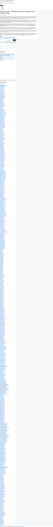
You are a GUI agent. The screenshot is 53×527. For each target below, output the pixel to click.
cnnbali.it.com (2, 136)
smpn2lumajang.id (2, 312)
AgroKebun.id (2, 483)
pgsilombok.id (2, 253)
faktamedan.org (2, 291)
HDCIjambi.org (2, 401)
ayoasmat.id (1, 141)
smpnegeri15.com (2, 470)
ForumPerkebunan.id (3, 486)
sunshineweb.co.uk (2, 499)
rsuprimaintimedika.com (3, 212)
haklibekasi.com (2, 339)
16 (14, 45)
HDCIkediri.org (2, 408)
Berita (1, 36)
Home (2, 7)
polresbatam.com (2, 222)
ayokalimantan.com (2, 86)
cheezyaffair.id (2, 522)
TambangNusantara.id (3, 488)
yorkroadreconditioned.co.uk (4, 366)
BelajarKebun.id (2, 485)
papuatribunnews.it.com (3, 114)
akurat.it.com (1, 99)
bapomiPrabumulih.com (3, 459)
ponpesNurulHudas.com (3, 426)
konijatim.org (1, 285)
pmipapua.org (2, 305)
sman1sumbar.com (2, 198)
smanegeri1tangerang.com (3, 205)
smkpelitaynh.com (2, 381)
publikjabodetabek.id (2, 85)
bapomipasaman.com (3, 454)
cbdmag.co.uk (2, 505)
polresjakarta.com (2, 216)
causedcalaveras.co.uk (3, 491)
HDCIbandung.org (2, 402)
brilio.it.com (1, 109)
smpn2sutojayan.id (2, 313)
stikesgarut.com (2, 187)
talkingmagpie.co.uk (2, 369)
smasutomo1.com (2, 204)
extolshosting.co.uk (2, 493)
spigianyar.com (2, 191)
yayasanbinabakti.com (3, 374)
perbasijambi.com (2, 244)
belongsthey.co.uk (2, 350)
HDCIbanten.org (2, 397)
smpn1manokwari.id (2, 328)
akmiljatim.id (1, 263)
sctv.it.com (1, 129)
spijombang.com (2, 194)
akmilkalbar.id (2, 258)
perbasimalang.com (2, 246)
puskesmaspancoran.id (3, 171)
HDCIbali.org (2, 396)
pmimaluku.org (2, 304)
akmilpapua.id (2, 256)
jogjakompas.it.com (2, 110)
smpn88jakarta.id (2, 315)
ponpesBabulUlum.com (3, 432)
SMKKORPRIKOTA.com (3, 388)
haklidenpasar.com (2, 334)
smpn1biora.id (2, 318)
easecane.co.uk (2, 492)
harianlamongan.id (2, 155)
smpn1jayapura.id (2, 321)
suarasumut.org (2, 280)
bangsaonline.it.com (2, 105)
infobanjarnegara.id (2, 146)
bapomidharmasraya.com (3, 453)
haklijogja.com (2, 337)
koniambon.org (2, 288)
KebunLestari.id (2, 478)
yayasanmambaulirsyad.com (3, 231)
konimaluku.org (2, 286)
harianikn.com (2, 92)
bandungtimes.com (2, 93)
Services (3, 9)
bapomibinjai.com (2, 452)
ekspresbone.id (2, 149)
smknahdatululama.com (3, 382)
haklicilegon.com (2, 335)
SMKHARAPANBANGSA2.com (4, 394)
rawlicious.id (1, 525)
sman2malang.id (2, 168)
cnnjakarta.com (2, 90)
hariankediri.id (2, 154)
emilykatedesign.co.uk (3, 364)
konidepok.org (2, 289)
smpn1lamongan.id (2, 326)
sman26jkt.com (2, 196)
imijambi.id (1, 268)
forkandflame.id (2, 521)
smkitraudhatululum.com (3, 383)
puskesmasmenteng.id (3, 172)
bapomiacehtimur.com (3, 443)
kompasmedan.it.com (3, 124)
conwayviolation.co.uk (3, 353)
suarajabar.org (2, 277)
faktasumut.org (2, 300)
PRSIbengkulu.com (2, 414)
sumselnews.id (2, 84)
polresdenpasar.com (2, 218)
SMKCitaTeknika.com (3, 391)
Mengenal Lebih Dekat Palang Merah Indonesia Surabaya (8, 37)
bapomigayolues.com (3, 445)
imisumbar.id (1, 271)
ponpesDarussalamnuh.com (3, 437)
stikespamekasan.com (3, 176)
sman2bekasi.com (2, 208)
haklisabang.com (2, 333)
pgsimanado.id (2, 254)
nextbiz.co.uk (2, 498)
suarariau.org (1, 279)
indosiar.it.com (2, 131)
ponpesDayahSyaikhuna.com (4, 435)
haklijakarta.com (2, 332)
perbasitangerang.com (3, 245)
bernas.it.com (1, 107)
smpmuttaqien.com (2, 468)
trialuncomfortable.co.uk (3, 347)
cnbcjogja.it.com (2, 115)
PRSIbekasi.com (2, 418)
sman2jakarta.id (2, 162)
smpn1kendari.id (2, 324)
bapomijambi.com (2, 464)
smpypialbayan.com (2, 474)
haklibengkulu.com (2, 336)
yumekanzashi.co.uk (2, 363)
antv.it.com (1, 101)
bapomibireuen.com (2, 444)
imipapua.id (1, 270)
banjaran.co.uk (2, 504)
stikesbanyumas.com (2, 181)
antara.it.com (1, 100)
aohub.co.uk (1, 500)
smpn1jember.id (2, 322)
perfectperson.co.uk (2, 341)
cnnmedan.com (2, 89)
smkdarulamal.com (2, 377)
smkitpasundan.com (2, 378)
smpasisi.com (1, 465)
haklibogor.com (2, 340)
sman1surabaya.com (2, 200)
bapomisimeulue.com (3, 446)
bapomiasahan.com (2, 447)
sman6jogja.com (2, 201)
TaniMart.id (1, 479)
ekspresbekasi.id (2, 148)
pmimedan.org (2, 306)
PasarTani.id (1, 480)
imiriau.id (1, 272)
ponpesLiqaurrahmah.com (3, 431)
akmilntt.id (1, 257)
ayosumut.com (2, 87)
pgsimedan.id (1, 252)
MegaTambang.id (2, 490)
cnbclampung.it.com (2, 116)
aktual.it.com (1, 98)
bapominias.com (2, 450)
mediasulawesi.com (2, 95)
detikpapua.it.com (2, 121)
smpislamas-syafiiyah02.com (3, 466)
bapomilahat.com (2, 457)
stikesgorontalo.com (2, 188)
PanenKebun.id (2, 487)
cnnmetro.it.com (2, 135)
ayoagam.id (1, 140)
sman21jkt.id (1, 169)
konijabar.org (1, 284)
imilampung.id (2, 273)
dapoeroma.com (2, 512)
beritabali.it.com (2, 104)
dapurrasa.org (2, 509)
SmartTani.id (1, 475)
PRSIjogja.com (2, 415)
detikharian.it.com (2, 119)
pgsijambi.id (1, 250)
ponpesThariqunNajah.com (3, 433)
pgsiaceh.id (1, 249)
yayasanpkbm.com (2, 230)
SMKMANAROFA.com (3, 387)
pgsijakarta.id (1, 251)
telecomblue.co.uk (2, 361)
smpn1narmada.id (2, 329)
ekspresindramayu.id (2, 152)
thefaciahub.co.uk (2, 373)
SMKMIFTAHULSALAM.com (4, 384)
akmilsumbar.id (2, 255)
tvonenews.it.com (2, 133)
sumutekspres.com (2, 94)
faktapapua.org (2, 299)
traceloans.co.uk (2, 356)
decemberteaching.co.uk (3, 355)
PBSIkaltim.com (2, 236)
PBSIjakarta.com (2, 233)
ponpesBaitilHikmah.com (3, 428)
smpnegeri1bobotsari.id (3, 319)
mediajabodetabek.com (3, 96)
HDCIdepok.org (2, 404)
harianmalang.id (2, 157)
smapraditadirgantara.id (3, 159)
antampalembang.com (3, 228)
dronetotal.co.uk (2, 343)
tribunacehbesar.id (2, 138)
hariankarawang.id (2, 153)
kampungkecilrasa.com (3, 514)
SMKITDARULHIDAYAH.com (4, 389)
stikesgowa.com (2, 189)
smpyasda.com (2, 473)
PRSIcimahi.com (2, 419)
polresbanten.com (2, 219)
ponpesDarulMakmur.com (3, 440)
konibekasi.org (2, 282)
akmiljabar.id (1, 262)
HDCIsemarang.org (2, 407)
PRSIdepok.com (2, 421)
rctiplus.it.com (2, 132)
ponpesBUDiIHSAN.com (3, 438)
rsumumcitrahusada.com (3, 214)
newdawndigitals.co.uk (3, 370)
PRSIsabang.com (2, 410)
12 (5, 45)
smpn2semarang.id (2, 310)
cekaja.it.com (1, 111)
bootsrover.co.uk (2, 351)
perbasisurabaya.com (2, 241)
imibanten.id (1, 266)
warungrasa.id (2, 511)
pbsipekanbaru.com (2, 239)
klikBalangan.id (2, 142)
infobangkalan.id (2, 144)
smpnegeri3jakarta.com (3, 471)
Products (3, 8)
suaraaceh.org (2, 274)
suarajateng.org (2, 278)
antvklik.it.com (2, 102)
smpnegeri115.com (2, 469)
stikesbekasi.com (2, 182)
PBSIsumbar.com (2, 237)
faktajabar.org (2, 295)
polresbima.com (2, 223)
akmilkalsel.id (2, 259)
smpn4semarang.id (2, 311)
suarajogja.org (2, 275)
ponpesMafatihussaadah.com (4, 430)
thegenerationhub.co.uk (3, 368)
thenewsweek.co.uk (2, 357)
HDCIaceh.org (2, 395)
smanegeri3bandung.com (3, 203)
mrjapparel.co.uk (2, 372)
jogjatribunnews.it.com (3, 112)
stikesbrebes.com (2, 184)
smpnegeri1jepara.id (2, 323)
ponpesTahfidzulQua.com (3, 436)
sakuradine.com (2, 517)
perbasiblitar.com (2, 242)
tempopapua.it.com (2, 127)
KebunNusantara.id (2, 481)
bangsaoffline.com (2, 88)
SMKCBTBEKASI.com (3, 386)
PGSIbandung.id (2, 248)
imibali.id (1, 267)
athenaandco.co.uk (2, 506)
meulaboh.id (1, 137)
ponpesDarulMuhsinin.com (3, 425)
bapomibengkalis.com (3, 460)
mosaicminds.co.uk (2, 497)
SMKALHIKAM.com (3, 393)
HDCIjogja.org (2, 399)
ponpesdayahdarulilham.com (3, 439)
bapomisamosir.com (2, 451)
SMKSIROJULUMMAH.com (4, 390)
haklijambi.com (2, 338)
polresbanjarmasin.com (3, 221)
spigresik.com (2, 190)
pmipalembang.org (2, 307)
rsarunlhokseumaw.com (3, 213)
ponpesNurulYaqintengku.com (4, 441)
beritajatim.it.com (2, 106)
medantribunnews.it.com (3, 113)
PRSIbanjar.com (2, 422)
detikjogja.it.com (2, 120)
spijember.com (2, 193)
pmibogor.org (2, 309)
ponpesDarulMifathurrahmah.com (4, 434)
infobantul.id (1, 147)
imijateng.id (1, 265)
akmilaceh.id (1, 261)
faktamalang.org (2, 292)
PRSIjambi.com (2, 416)
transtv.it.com (1, 130)
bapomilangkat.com (2, 449)
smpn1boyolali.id (2, 320)
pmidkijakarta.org (2, 301)
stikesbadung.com (2, 179)
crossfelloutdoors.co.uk (3, 365)
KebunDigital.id (2, 482)
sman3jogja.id (2, 167)
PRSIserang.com (2, 413)
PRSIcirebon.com (2, 420)
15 (12, 45)
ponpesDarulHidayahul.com (3, 429)
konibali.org (1, 283)
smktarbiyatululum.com (3, 379)
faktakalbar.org (2, 297)
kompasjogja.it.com (2, 123)
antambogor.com (2, 227)
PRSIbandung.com (2, 417)
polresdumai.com (2, 225)
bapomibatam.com (2, 462)
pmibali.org (1, 302)
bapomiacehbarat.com (3, 442)
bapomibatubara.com (2, 448)
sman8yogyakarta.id (2, 164)
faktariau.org (1, 298)
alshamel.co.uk (2, 495)
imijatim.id (1, 264)
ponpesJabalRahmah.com (3, 424)
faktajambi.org (2, 294)
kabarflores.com (2, 97)
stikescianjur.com (2, 185)
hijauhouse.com (2, 523)
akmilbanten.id (2, 260)
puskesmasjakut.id (2, 170)
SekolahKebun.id (2, 484)
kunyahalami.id (2, 524)
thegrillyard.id (2, 520)
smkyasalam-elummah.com (3, 380)
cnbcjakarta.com (2, 91)
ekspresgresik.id (2, 150)
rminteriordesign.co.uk (3, 501)
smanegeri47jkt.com (2, 209)
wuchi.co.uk (1, 503)
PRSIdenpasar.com (2, 411)
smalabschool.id (2, 161)
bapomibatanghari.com (3, 463)
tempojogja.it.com (2, 126)
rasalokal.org (1, 508)
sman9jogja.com (2, 202)
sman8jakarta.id (2, 160)
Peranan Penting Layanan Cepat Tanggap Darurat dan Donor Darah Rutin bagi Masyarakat (7, 55)
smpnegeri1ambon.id (2, 316)
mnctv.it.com (1, 134)
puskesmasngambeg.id (3, 174)
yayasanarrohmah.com (3, 229)
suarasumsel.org (2, 281)
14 (10, 45)
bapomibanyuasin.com (3, 456)
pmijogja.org (1, 308)
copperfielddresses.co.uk (3, 354)
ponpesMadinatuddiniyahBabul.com (4, 427)
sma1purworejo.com (2, 206)
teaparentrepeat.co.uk (3, 367)
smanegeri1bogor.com (3, 199)
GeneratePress (22, 526)
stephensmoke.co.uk (2, 346)
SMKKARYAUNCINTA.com (4, 392)
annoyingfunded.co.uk (3, 349)
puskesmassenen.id (2, 173)
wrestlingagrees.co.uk (3, 359)
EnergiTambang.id (2, 489)
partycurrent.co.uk (2, 344)
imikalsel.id (1, 269)
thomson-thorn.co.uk (2, 358)
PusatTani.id (1, 476)
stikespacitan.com (2, 175)
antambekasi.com (2, 226)
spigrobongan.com (2, 192)
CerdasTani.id (2, 477)
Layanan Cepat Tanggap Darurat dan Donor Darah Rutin (7, 53)
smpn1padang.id (2, 330)
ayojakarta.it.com (2, 103)
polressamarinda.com (3, 220)
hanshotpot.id (2, 518)
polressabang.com (2, 217)
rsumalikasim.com (2, 211)
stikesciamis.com (2, 186)
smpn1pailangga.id (2, 331)
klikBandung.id (2, 143)
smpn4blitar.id (2, 314)
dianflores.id (1, 195)
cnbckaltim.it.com (2, 117)
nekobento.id (1, 515)
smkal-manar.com (2, 376)
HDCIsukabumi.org (2, 405)
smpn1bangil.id (2, 317)
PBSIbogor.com (2, 234)
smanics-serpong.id (2, 158)
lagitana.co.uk (2, 502)
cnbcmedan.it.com (2, 118)
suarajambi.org (2, 276)
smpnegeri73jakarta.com (3, 472)
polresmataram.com (2, 224)
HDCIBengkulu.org (2, 398)
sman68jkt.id (1, 163)
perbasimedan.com (2, 240)
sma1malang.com (2, 207)
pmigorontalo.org (2, 303)
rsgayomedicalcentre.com (3, 215)
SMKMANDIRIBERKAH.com (4, 385)
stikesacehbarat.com (2, 178)
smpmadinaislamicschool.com (4, 467)
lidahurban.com (2, 507)
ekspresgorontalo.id (2, 151)
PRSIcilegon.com (2, 412)
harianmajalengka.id (2, 156)
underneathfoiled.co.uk (3, 360)
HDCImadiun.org (2, 409)
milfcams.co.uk (2, 496)
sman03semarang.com (3, 197)
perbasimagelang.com (3, 243)
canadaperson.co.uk (2, 352)
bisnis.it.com (1, 108)
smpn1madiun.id (2, 327)
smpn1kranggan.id (2, 325)
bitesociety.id (1, 519)
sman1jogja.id (2, 165)
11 (3, 45)
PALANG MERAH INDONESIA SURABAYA (6, 1)
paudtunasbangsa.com (3, 375)
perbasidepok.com (2, 247)
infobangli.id (1, 145)
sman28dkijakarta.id (2, 166)
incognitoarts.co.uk (2, 494)
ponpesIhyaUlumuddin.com (3, 423)
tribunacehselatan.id (2, 139)
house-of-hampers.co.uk (3, 362)
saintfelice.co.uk (2, 371)
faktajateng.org (2, 296)
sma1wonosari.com (2, 210)
